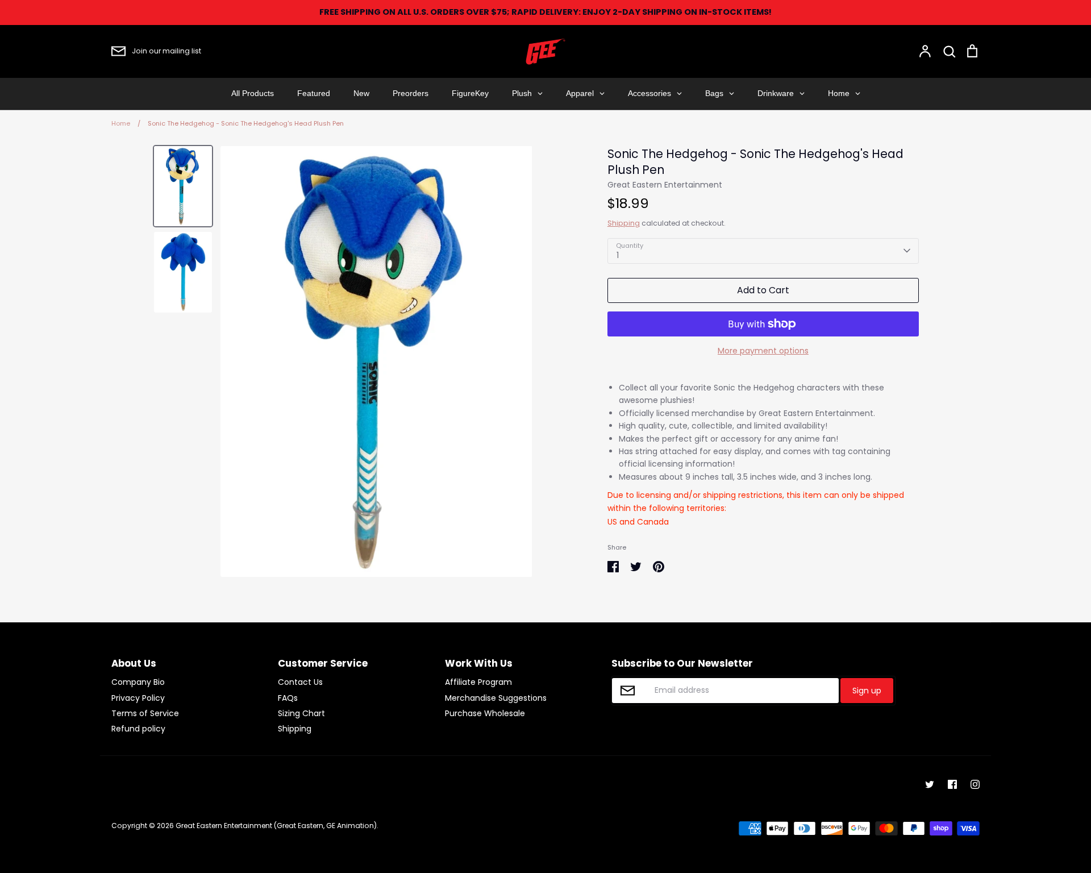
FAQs (288, 698)
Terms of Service (145, 713)
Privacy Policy (138, 698)
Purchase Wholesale (485, 713)
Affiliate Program (478, 682)
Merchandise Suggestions (496, 698)
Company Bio (138, 682)
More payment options (763, 350)
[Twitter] (929, 784)
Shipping (623, 223)
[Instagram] (975, 784)
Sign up (866, 690)
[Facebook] (952, 784)
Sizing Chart (301, 713)
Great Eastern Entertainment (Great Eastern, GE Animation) (276, 825)
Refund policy (138, 728)
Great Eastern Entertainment (664, 184)
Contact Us (300, 682)
